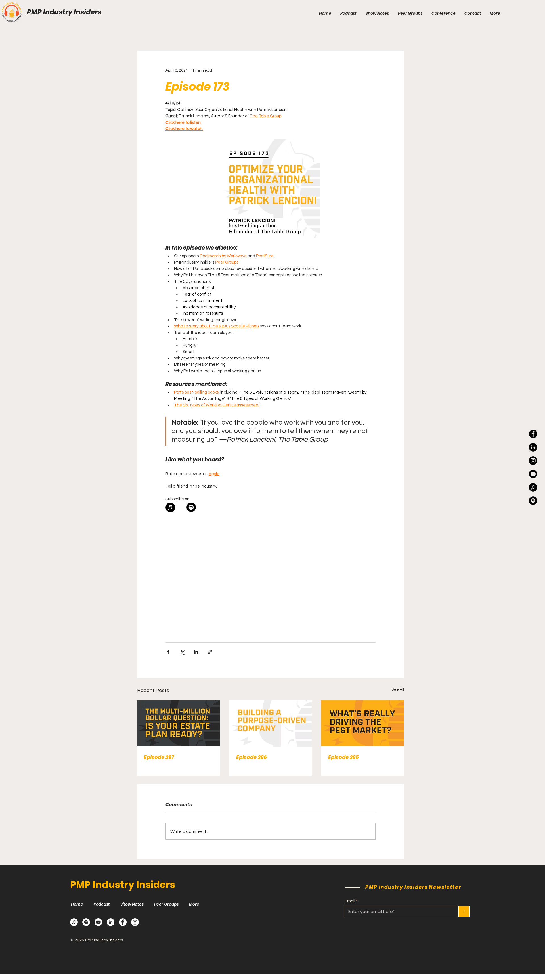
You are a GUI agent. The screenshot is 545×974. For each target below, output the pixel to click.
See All (397, 689)
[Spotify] (86, 922)
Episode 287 (159, 757)
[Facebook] (533, 434)
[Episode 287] (178, 723)
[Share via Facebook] (168, 652)
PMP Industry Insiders (64, 12)
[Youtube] (533, 474)
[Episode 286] (270, 723)
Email (350, 901)
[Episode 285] (362, 723)
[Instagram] (533, 460)
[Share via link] (210, 652)
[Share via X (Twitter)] (182, 652)
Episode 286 (251, 757)
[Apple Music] (74, 922)
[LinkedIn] (533, 447)
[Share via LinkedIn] (196, 652)
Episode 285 (343, 757)
